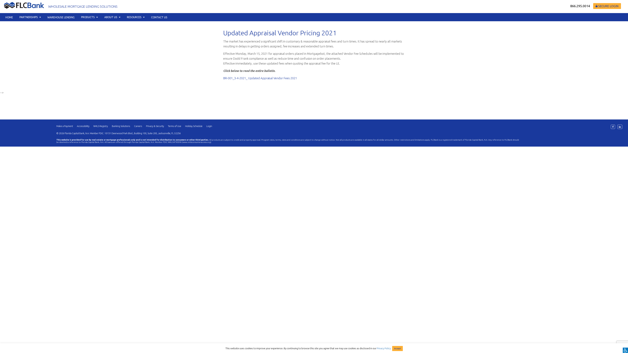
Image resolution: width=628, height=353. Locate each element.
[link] (625, 350)
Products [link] (88, 17)
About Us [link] (110, 17)
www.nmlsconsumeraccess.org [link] (196, 142)
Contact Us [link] (159, 17)
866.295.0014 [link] (580, 6)
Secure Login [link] (608, 6)
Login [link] (209, 126)
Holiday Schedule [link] (193, 126)
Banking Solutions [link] (121, 126)
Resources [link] (134, 17)
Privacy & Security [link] (155, 126)
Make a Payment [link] (64, 126)
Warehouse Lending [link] (61, 17)
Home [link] (9, 17)
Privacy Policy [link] (384, 348)
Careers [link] (138, 126)
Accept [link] (397, 348)
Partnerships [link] (28, 17)
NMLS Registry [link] (100, 126)
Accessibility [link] (83, 126)
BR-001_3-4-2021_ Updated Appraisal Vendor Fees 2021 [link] (260, 78)
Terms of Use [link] (174, 126)
